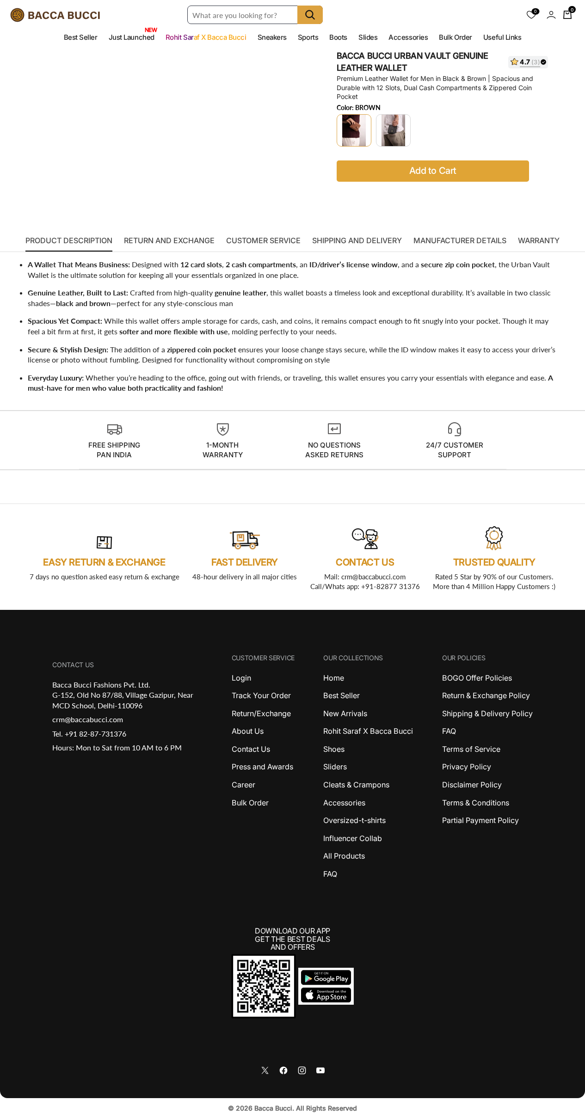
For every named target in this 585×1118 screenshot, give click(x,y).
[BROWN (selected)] (354, 130)
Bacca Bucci (273, 1108)
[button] (551, 14)
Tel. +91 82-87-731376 (89, 733)
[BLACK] (393, 130)
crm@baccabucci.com (87, 719)
